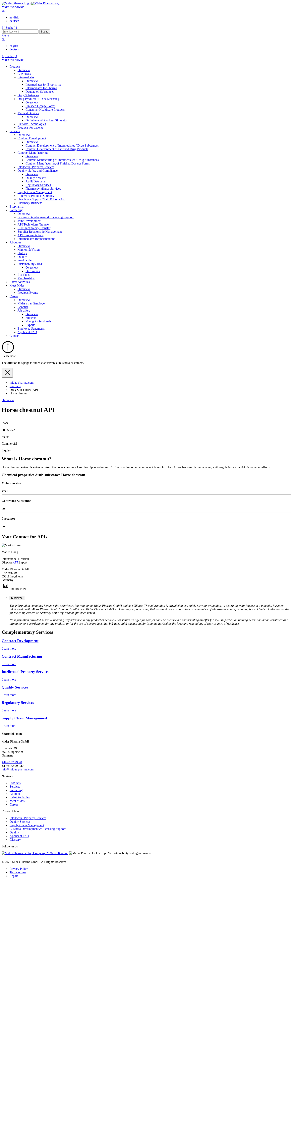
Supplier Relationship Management (40, 231)
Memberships (26, 278)
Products (15, 66)
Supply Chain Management (35, 192)
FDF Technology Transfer (34, 228)
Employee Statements (31, 328)
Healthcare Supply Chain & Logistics (41, 199)
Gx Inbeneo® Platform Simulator (46, 120)
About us (15, 242)
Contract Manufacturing (33, 152)
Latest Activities (20, 282)
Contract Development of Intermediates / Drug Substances (62, 145)
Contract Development (32, 138)
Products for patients (30, 127)
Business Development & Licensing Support (46, 217)
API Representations (30, 235)
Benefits (23, 307)
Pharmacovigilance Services (43, 188)
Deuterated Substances (40, 91)
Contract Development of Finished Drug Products (57, 149)
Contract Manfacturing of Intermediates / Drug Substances (62, 160)
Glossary (15, 839)
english (14, 17)
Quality (22, 256)
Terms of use (18, 872)
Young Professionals (38, 321)
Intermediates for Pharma (41, 88)
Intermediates (26, 77)
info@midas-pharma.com (17, 769)
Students (31, 317)
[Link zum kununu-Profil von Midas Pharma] (35, 853)
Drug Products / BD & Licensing (38, 98)
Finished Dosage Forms (40, 106)
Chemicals (24, 73)
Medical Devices (28, 113)
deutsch (14, 21)
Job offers (24, 310)
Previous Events (28, 292)
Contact (14, 335)
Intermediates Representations (36, 238)
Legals (14, 876)
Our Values (33, 271)
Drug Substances (28, 95)
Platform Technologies (32, 124)
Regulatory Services (38, 185)
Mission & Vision (29, 249)
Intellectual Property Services (36, 167)
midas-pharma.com (21, 382)
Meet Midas (17, 285)
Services (15, 131)
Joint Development (29, 221)
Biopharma (17, 206)
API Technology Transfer (34, 224)
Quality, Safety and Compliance (38, 170)
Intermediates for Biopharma (43, 84)
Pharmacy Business (30, 203)
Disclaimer (17, 597)
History (22, 253)
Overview (24, 70)
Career (14, 296)
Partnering (16, 210)
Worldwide (24, 260)
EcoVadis (23, 274)
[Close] (7, 373)
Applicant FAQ (27, 332)
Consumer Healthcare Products (45, 109)
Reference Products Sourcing (36, 195)
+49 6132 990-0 (12, 762)
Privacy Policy (19, 868)
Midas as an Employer (32, 303)
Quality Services (36, 177)
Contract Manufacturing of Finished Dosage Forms (58, 163)
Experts (30, 325)
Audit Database (35, 181)
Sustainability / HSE (30, 264)
